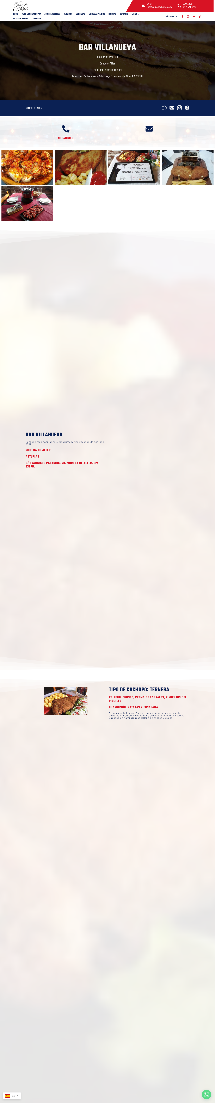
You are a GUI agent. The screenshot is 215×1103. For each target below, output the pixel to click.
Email (150, 4)
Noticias (112, 14)
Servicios (68, 14)
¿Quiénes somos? (52, 14)
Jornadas (80, 14)
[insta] (188, 16)
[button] (206, 1094)
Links (134, 14)
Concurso (36, 18)
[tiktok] (200, 16)
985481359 (66, 138)
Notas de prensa (20, 18)
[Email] (143, 5)
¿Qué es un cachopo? (31, 14)
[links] (27, 6)
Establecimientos (97, 14)
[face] (182, 16)
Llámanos (187, 4)
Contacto (124, 14)
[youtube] (194, 16)
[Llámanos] (179, 5)
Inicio (15, 14)
